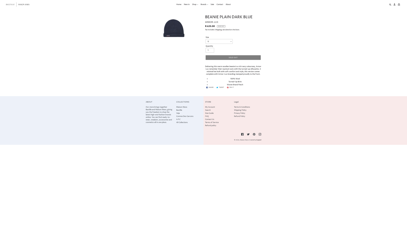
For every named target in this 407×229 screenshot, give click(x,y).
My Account (210, 107)
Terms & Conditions (242, 107)
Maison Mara (181, 107)
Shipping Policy (240, 110)
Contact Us (209, 119)
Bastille (179, 110)
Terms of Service (212, 122)
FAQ (207, 116)
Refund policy (210, 125)
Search (208, 110)
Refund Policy (239, 116)
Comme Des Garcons (184, 116)
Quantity (209, 46)
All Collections (182, 122)
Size (207, 37)
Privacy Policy (239, 113)
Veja (178, 113)
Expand (258, 140)
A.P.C (178, 119)
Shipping (218, 30)
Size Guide (209, 113)
